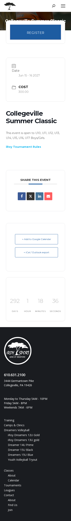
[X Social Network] (31, 196)
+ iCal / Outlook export (36, 252)
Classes (9, 470)
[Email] (48, 196)
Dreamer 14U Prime (21, 445)
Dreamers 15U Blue (20, 455)
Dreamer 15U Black (20, 450)
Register (35, 33)
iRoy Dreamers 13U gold (23, 440)
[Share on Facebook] (22, 196)
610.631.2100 (14, 374)
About (12, 475)
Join (10, 510)
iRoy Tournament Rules (23, 147)
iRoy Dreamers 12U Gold (24, 435)
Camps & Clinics (14, 425)
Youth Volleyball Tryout (22, 459)
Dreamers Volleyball (16, 430)
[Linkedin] (39, 196)
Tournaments (12, 485)
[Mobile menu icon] (63, 6)
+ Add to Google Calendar (36, 239)
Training (9, 420)
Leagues (9, 490)
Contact (9, 495)
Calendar (13, 480)
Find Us (12, 505)
